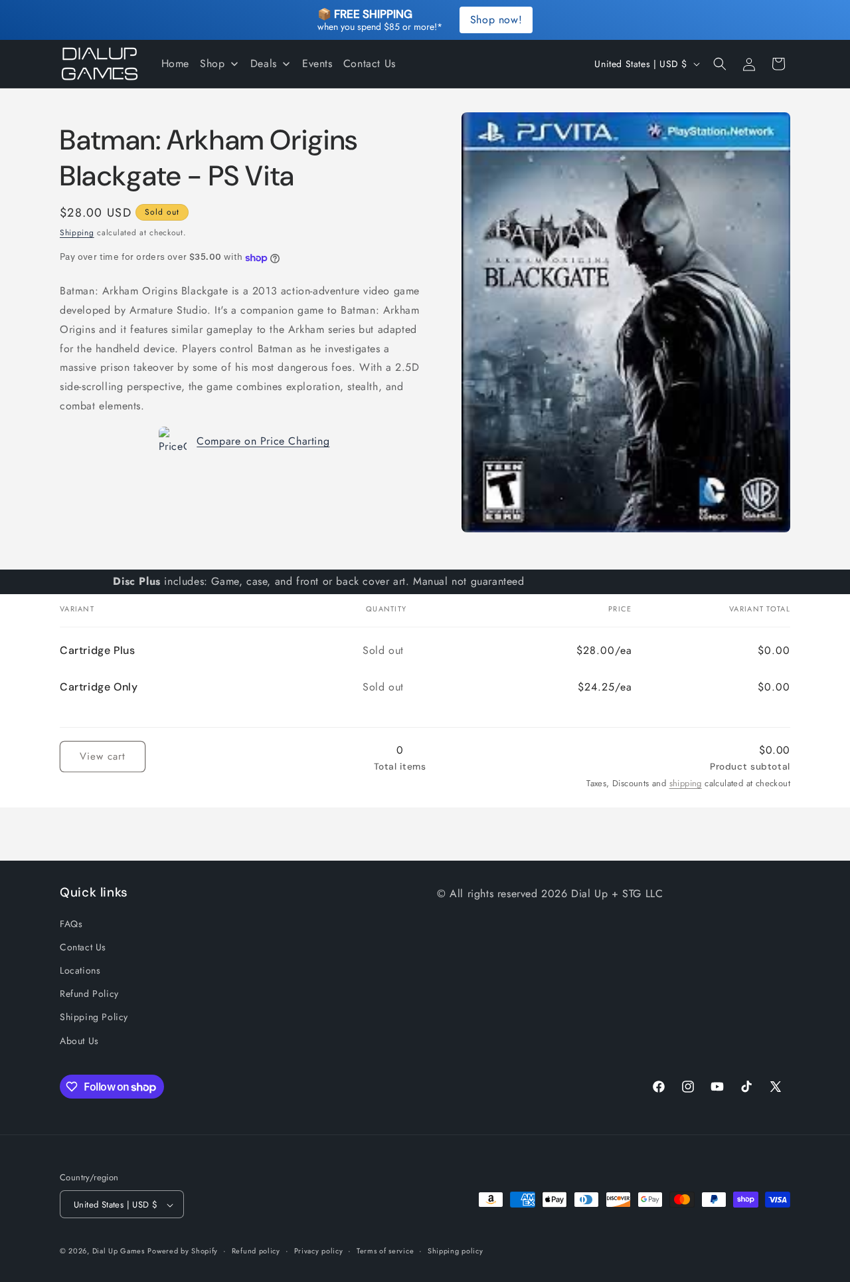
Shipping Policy (94, 1016)
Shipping (77, 233)
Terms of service (385, 1250)
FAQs (71, 923)
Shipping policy (455, 1250)
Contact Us (83, 946)
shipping (685, 783)
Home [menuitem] (175, 63)
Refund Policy (89, 993)
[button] (719, 63)
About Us (79, 1040)
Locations (80, 969)
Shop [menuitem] (212, 63)
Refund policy (256, 1250)
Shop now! (496, 19)
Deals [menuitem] (263, 63)
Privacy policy (318, 1250)
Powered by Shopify (182, 1251)
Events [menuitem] (317, 63)
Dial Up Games (118, 1251)
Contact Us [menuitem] (369, 63)
